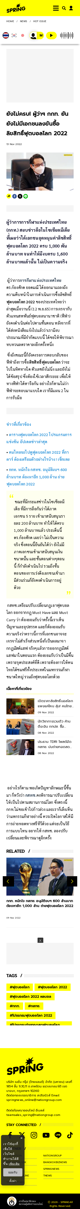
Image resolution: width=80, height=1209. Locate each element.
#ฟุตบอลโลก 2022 (52, 987)
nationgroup (52, 1156)
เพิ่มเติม (14, 1164)
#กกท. (15, 1006)
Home (10, 21)
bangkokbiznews (55, 1162)
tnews (47, 1175)
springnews (51, 1169)
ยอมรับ (12, 1172)
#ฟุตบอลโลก (19, 987)
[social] (34, 1135)
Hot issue (40, 21)
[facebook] (14, 196)
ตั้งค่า (12, 1181)
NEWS (23, 21)
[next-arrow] (72, 881)
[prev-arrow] (8, 881)
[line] (25, 196)
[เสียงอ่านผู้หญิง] (36, 35)
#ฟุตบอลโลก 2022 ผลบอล (30, 996)
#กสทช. (34, 1006)
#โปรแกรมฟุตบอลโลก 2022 (31, 1015)
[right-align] (63, 8)
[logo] (16, 8)
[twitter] (20, 196)
